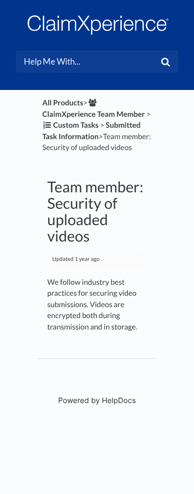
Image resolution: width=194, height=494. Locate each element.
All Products (62, 102)
